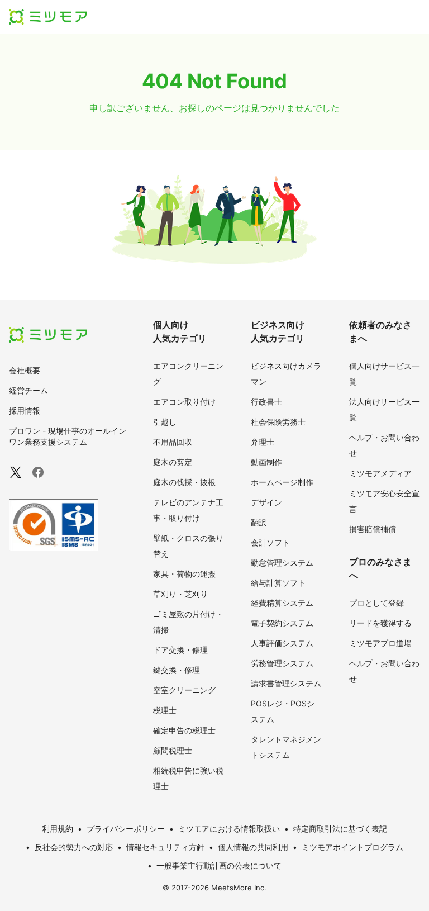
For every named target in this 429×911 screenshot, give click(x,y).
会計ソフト (270, 542)
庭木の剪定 (172, 462)
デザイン (266, 502)
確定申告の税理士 (184, 730)
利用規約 (57, 828)
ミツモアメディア (380, 473)
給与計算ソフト (278, 582)
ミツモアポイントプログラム (352, 847)
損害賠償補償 (372, 529)
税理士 (165, 710)
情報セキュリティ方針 (165, 847)
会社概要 (24, 370)
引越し (165, 421)
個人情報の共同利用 (253, 847)
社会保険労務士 (278, 421)
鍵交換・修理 (176, 670)
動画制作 (266, 462)
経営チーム (28, 390)
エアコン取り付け (184, 401)
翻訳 (258, 522)
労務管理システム (282, 663)
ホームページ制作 (282, 482)
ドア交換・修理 (180, 649)
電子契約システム (282, 623)
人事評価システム (282, 643)
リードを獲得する (380, 623)
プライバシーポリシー (126, 828)
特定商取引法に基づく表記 (340, 828)
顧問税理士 (172, 750)
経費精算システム (282, 603)
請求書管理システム (286, 683)
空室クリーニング (184, 690)
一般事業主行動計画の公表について (219, 865)
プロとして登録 (376, 603)
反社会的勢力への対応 (74, 847)
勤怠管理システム (282, 562)
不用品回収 (172, 442)
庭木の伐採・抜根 (184, 482)
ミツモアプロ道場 (380, 643)
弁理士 (262, 442)
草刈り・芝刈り (180, 594)
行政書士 (266, 401)
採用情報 (24, 410)
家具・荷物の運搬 (184, 573)
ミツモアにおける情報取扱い (229, 828)
